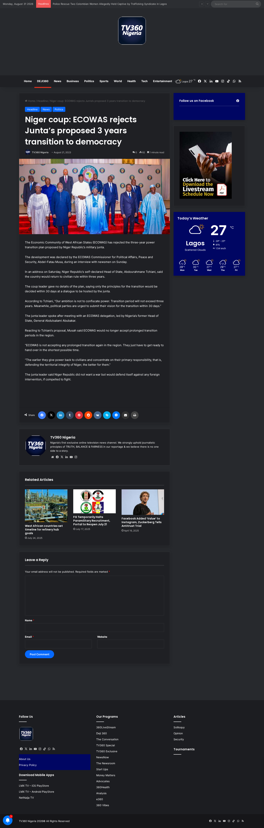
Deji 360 (101, 733)
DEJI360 (43, 81)
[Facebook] (42, 415)
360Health (103, 787)
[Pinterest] (79, 415)
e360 (99, 799)
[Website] (52, 457)
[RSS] (53, 749)
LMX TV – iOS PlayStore (34, 785)
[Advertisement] (132, 61)
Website (102, 636)
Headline (42, 100)
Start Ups (102, 769)
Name (29, 620)
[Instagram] (75, 457)
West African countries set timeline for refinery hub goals (44, 529)
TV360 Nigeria (40, 152)
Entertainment (162, 81)
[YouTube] (71, 457)
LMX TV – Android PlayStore (36, 791)
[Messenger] (116, 415)
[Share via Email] (125, 415)
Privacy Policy (28, 765)
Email (29, 636)
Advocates (103, 781)
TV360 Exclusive (106, 751)
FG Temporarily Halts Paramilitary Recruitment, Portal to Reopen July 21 (91, 520)
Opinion (178, 733)
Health (131, 81)
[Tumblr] (70, 415)
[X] (51, 415)
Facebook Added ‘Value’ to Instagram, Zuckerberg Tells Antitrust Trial (142, 522)
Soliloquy (179, 727)
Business (73, 81)
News (57, 81)
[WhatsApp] (49, 749)
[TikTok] (44, 749)
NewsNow (102, 757)
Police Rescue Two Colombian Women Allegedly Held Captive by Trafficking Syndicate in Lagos (110, 3)
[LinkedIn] (60, 415)
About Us (24, 759)
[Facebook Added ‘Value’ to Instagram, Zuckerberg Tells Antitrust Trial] (143, 502)
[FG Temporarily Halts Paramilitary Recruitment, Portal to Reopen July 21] (94, 501)
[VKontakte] (97, 415)
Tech (144, 81)
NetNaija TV (26, 797)
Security (179, 739)
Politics (89, 81)
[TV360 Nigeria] (132, 30)
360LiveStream (106, 727)
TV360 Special (105, 745)
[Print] (135, 415)
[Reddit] (88, 415)
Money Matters (105, 775)
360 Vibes (102, 805)
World (118, 81)
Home (28, 81)
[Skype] (107, 415)
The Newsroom (105, 763)
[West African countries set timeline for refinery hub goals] (46, 505)
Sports (104, 81)
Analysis (101, 793)
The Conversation (107, 739)
